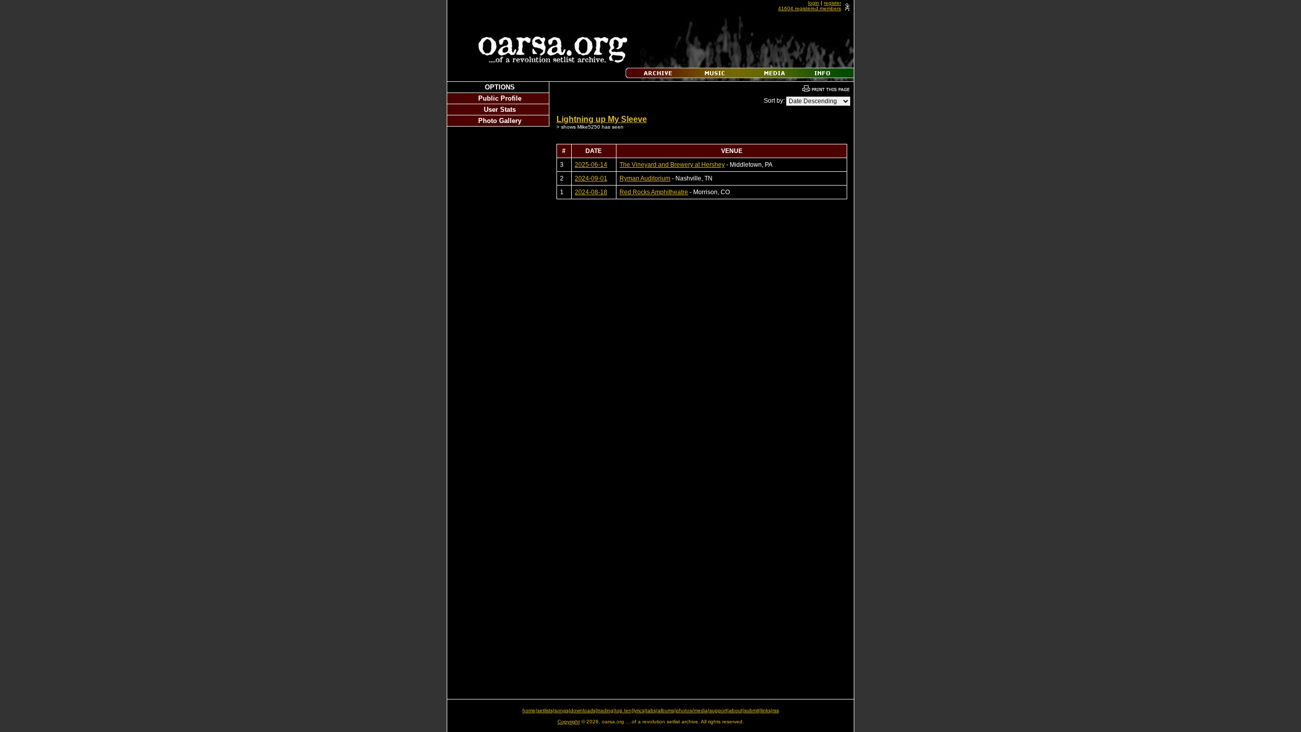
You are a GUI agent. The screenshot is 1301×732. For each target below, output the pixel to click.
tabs (651, 710)
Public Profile (499, 98)
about (735, 710)
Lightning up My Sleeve (601, 119)
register (832, 3)
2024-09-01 (591, 178)
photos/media (692, 710)
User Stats (500, 109)
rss (775, 710)
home (529, 710)
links (766, 710)
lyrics (638, 710)
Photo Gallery (499, 121)
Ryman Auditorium (644, 178)
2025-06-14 (591, 164)
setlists (545, 710)
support (718, 710)
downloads (583, 710)
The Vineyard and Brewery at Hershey (672, 164)
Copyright (568, 721)
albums (666, 710)
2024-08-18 (591, 192)
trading (605, 710)
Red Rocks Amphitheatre (653, 192)
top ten (623, 710)
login (813, 3)
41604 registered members (809, 8)
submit (751, 710)
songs (561, 710)
